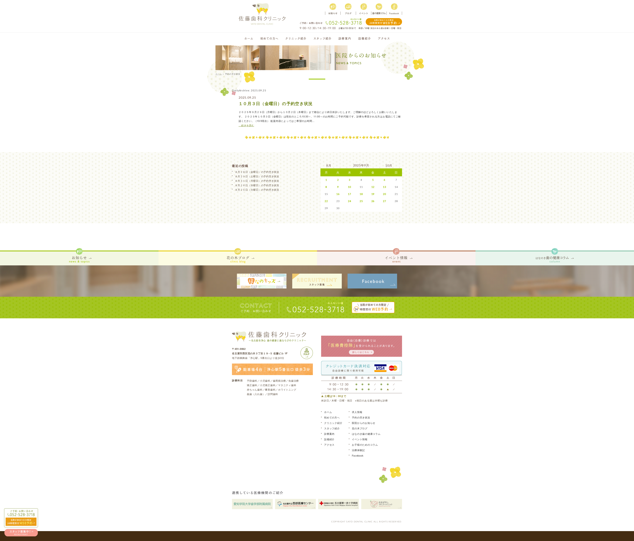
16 (338, 193)
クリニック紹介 (333, 423)
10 (349, 186)
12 (373, 186)
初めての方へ (332, 417)
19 (373, 193)
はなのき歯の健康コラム (366, 433)
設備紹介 (329, 439)
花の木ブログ (360, 428)
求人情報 (357, 412)
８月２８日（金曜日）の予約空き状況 (257, 172)
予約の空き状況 (361, 417)
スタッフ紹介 (332, 428)
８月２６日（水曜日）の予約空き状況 (257, 185)
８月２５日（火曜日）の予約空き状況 (257, 189)
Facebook (357, 455)
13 (384, 186)
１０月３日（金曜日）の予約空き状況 (276, 103)
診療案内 (329, 433)
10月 (388, 165)
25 (361, 201)
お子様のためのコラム (365, 444)
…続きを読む (246, 125)
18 (361, 193)
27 (384, 201)
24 (349, 201)
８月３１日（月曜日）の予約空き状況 (257, 180)
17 (349, 193)
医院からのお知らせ (363, 423)
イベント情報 (360, 439)
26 (373, 201)
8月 (329, 165)
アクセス (329, 444)
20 (384, 193)
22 (326, 201)
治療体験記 (358, 450)
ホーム (218, 73)
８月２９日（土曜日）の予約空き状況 (257, 176)
